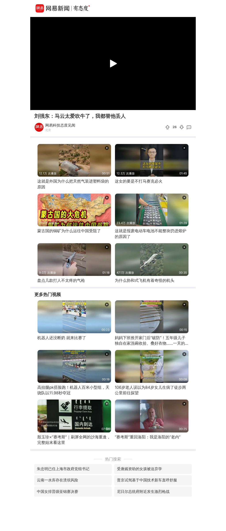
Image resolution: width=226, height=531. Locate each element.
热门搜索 (113, 459)
